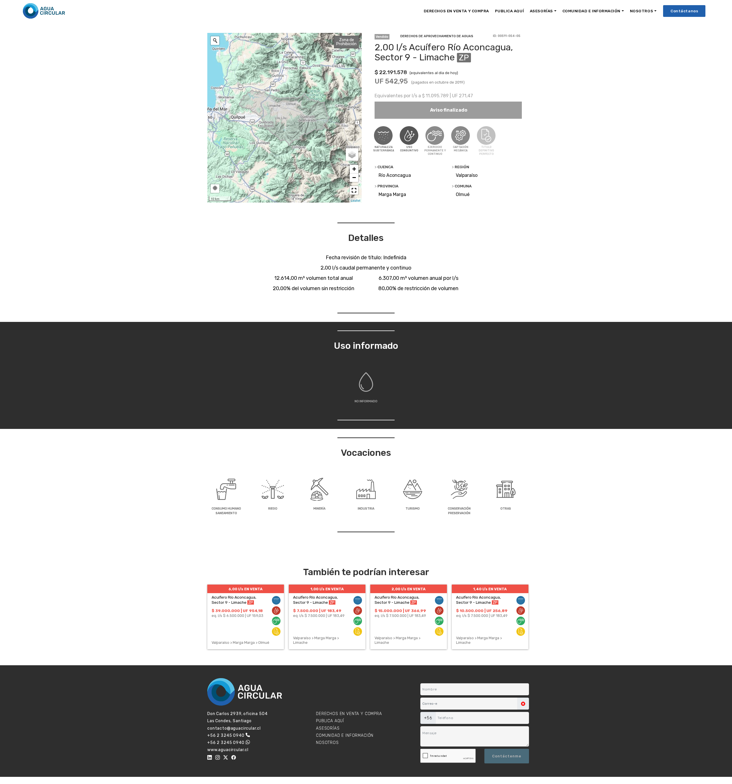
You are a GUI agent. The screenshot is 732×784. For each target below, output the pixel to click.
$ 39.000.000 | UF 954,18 (237, 610)
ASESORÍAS (541, 11)
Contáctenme (506, 756)
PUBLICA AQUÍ (509, 11)
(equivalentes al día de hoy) (433, 73)
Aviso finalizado (448, 110)
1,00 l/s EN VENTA (327, 589)
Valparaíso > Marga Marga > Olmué (240, 642)
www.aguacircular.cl (227, 749)
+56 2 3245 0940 (225, 735)
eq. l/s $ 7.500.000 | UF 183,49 (319, 615)
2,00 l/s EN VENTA (408, 589)
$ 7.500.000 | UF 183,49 (317, 610)
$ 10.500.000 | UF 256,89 (482, 610)
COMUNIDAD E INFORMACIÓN (591, 11)
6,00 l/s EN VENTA (245, 589)
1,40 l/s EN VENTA (490, 589)
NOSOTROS (641, 11)
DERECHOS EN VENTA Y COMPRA (456, 11)
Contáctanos (684, 11)
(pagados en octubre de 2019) (438, 82)
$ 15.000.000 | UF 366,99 (400, 610)
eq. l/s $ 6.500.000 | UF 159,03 (237, 615)
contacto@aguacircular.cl (234, 728)
